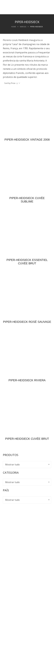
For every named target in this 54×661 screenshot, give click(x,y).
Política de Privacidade (18, 537)
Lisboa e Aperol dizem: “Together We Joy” (28, 607)
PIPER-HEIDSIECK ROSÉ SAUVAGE (27, 321)
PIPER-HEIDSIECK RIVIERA (27, 380)
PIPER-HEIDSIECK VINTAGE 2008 (27, 139)
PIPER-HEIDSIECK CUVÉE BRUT (27, 438)
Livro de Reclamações (17, 541)
